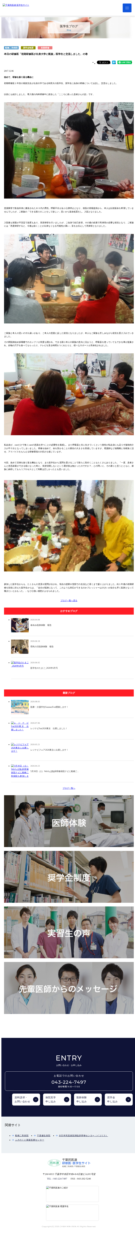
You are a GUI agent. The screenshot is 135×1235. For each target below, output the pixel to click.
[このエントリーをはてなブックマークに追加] (114, 63)
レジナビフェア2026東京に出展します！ (49, 750)
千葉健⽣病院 (43, 1135)
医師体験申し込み (81, 1099)
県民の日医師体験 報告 (42, 646)
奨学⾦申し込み (112, 1099)
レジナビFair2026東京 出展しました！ (49, 728)
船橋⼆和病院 (21, 1135)
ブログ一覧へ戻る (68, 600)
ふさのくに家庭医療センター (29, 1140)
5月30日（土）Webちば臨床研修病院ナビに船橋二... (54, 771)
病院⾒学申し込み (51, 1099)
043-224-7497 (69, 1084)
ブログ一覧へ (69, 788)
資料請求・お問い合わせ (22, 1099)
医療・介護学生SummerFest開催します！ (49, 707)
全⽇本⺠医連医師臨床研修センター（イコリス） (83, 1135)
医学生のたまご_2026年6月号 (44, 668)
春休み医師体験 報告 (41, 625)
